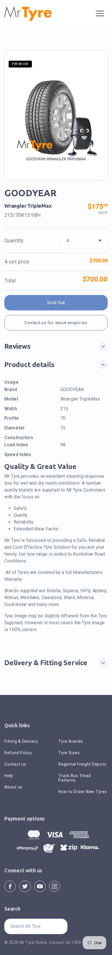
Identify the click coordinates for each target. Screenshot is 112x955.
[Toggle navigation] (100, 13)
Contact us (15, 764)
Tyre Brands (70, 741)
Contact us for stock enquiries (56, 322)
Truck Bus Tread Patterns (74, 777)
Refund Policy (18, 752)
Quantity (14, 240)
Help (8, 775)
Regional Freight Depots (82, 764)
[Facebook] (10, 886)
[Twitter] (25, 886)
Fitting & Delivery (21, 741)
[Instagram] (54, 886)
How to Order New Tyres (82, 791)
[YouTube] (40, 886)
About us (13, 787)
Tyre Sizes (69, 752)
